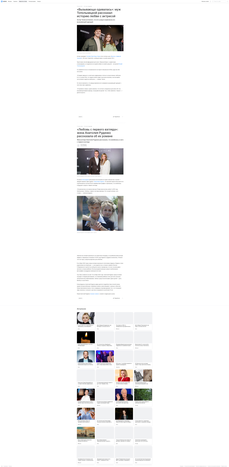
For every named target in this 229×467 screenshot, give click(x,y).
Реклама (10, 466)
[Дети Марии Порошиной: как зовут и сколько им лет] (143, 321)
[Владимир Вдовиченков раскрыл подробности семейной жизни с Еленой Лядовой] (124, 340)
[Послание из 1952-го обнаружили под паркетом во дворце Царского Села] (124, 321)
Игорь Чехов (97, 56)
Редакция (181, 466)
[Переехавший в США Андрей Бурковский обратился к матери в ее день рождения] (86, 359)
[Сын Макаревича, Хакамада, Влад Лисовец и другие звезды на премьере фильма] (124, 417)
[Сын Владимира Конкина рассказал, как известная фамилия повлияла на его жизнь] (124, 398)
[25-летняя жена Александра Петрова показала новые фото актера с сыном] (105, 417)
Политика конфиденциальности (201, 466)
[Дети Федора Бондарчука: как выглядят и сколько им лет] (105, 321)
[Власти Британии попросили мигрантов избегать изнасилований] (86, 436)
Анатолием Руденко (99, 181)
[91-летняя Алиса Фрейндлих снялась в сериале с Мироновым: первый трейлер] (105, 340)
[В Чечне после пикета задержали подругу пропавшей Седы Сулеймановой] (105, 398)
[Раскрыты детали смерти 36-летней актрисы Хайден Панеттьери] (124, 378)
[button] (100, 38)
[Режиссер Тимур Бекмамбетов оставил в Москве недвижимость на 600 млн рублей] (86, 378)
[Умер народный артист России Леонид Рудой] (86, 340)
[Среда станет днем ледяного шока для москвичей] (143, 398)
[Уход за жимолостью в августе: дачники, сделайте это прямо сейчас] (124, 436)
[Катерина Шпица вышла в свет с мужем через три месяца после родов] (86, 398)
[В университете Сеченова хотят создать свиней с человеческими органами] (86, 455)
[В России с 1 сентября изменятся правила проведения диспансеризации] (124, 359)
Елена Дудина (85, 179)
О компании (6, 466)
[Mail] (2, 1)
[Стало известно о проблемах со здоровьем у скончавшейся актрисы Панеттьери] (86, 321)
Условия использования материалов (214, 466)
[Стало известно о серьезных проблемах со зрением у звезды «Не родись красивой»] (143, 417)
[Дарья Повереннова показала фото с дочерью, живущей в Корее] (124, 455)
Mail (2, 466)
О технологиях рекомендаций (189, 466)
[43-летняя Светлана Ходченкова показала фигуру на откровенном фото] (143, 455)
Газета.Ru (90, 6)
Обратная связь (224, 466)
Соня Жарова (84, 144)
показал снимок (94, 293)
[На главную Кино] (5, 1)
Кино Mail (90, 126)
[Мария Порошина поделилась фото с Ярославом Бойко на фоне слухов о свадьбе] (105, 359)
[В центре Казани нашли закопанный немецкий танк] (143, 378)
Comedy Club (89, 56)
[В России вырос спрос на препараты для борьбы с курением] (86, 417)
